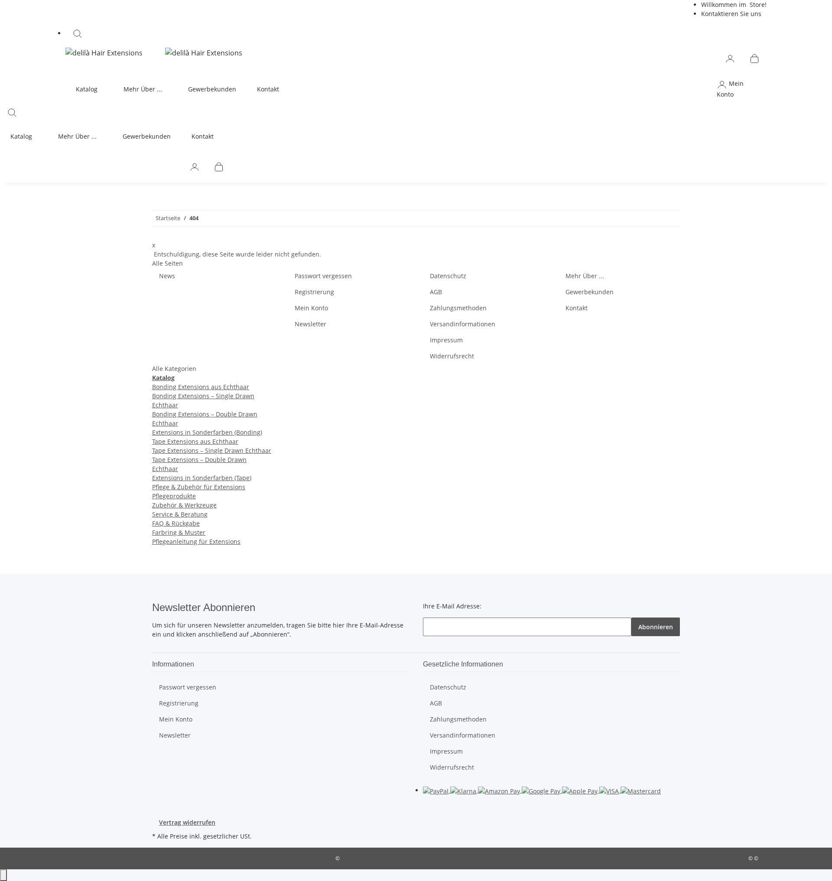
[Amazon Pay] (500, 790)
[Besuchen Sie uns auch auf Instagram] (166, 801)
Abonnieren (655, 627)
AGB (436, 292)
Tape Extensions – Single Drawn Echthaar (211, 450)
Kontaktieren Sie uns (731, 14)
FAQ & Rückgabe (176, 523)
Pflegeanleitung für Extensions (196, 541)
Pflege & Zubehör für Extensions (198, 487)
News (167, 276)
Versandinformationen (462, 324)
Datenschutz (448, 276)
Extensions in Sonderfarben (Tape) (201, 478)
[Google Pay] (542, 790)
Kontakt (268, 89)
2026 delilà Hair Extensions (373, 858)
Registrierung (314, 292)
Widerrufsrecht (452, 356)
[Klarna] (464, 790)
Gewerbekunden (212, 89)
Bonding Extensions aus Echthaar (200, 387)
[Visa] (610, 790)
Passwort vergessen (323, 276)
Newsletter (310, 324)
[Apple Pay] (580, 790)
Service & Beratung (180, 514)
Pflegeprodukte (174, 496)
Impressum (446, 340)
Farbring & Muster (178, 532)
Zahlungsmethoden (458, 308)
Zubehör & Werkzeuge (184, 505)
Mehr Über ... (585, 276)
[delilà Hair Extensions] (104, 52)
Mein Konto (311, 308)
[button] (416, 33)
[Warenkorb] (754, 58)
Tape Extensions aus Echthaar (195, 441)
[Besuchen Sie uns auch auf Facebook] (166, 791)
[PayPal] (436, 790)
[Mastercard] (641, 790)
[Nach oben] (3, 875)
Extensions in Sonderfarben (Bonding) (207, 432)
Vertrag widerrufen (187, 822)
